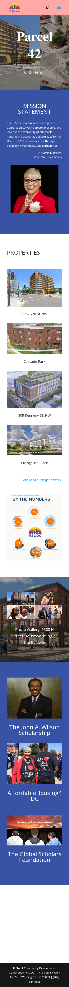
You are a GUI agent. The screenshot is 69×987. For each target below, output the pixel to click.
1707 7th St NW (34, 314)
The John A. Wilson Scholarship (34, 730)
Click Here (33, 72)
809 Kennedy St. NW (34, 415)
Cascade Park (34, 361)
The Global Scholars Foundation (35, 856)
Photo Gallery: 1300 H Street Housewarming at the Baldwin (34, 636)
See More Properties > (42, 479)
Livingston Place (34, 462)
